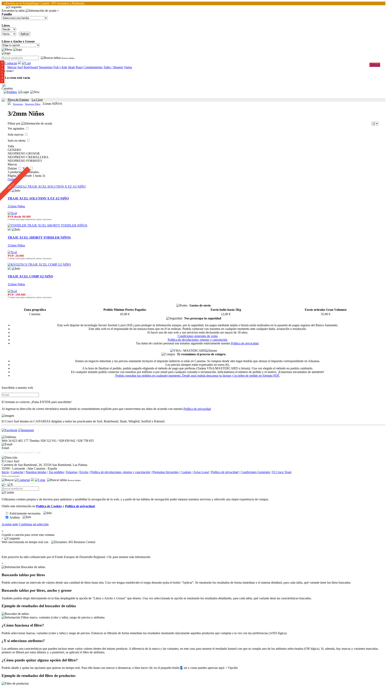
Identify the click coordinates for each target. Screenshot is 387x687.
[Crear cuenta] (35, 92)
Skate (71, 67)
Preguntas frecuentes (165, 472)
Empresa (71, 472)
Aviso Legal (201, 472)
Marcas (12, 67)
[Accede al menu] (7, 49)
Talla (11, 146)
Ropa (79, 67)
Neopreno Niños (32, 104)
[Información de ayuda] (40, 10)
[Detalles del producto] (16, 190)
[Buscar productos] (8, 480)
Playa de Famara (18, 99)
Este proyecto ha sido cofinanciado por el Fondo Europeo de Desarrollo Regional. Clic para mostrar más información (76, 557)
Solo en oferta (17, 140)
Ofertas (374, 65)
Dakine (13, 168)
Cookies (186, 472)
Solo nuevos (16, 134)
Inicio (5, 472)
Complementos (93, 67)
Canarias (7, 88)
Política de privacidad (244, 343)
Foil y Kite (60, 67)
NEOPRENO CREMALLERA (28, 157)
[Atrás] (4, 484)
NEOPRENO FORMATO (25, 160)
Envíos (83, 472)
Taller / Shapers (113, 67)
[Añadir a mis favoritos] (9, 229)
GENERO (14, 150)
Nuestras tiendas (36, 472)
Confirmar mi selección (34, 524)
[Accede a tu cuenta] (23, 92)
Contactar (17, 472)
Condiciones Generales (255, 472)
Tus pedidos (56, 472)
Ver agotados (16, 128)
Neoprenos (46, 67)
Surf (20, 67)
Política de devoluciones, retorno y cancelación (197, 339)
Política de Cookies (49, 506)
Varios (128, 67)
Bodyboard (31, 67)
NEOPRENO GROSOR (24, 153)
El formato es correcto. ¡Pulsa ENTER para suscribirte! (37, 402)
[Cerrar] (10, 484)
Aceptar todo (10, 524)
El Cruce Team (281, 472)
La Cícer (37, 99)
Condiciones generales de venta (198, 336)
